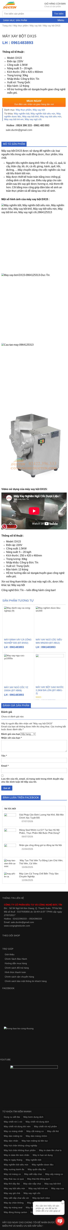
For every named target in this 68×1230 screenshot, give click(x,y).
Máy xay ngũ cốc (33, 119)
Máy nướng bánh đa (14, 1169)
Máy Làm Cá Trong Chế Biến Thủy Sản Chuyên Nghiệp (39, 875)
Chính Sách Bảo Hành (16, 959)
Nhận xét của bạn (11, 738)
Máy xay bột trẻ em (14, 119)
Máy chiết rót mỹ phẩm (45, 1126)
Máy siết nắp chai (33, 1174)
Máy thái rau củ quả (14, 1179)
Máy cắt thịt (53, 1131)
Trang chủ (7, 25)
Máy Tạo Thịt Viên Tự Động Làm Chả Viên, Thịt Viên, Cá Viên (41, 862)
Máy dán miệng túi (13, 1136)
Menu (60, 20)
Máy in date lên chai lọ (50, 1150)
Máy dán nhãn (11, 1140)
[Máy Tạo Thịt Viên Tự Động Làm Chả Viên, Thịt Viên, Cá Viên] (10, 863)
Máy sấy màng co (54, 1174)
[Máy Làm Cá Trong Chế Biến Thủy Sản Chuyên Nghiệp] (10, 875)
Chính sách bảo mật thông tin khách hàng (26, 981)
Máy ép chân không (14, 1202)
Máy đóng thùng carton (15, 1212)
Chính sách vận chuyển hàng (19, 976)
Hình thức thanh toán (15, 972)
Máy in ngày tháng (13, 1160)
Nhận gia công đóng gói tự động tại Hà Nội (40, 845)
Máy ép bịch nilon (41, 1198)
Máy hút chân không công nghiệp (20, 1145)
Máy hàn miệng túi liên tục (35, 1140)
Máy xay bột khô (30, 116)
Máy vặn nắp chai (32, 1183)
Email (5, 765)
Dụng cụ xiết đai (12, 1117)
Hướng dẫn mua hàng (16, 963)
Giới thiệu (9, 954)
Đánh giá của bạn (10, 734)
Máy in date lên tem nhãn (16, 1155)
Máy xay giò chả (12, 1193)
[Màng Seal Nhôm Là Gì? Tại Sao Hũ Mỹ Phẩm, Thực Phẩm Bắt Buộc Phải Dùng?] (10, 834)
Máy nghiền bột (21, 113)
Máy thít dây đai (12, 1183)
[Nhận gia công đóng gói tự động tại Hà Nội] (10, 850)
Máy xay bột (35, 25)
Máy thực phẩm (20, 25)
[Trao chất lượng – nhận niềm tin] (10, 5)
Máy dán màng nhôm (36, 1136)
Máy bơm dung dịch (33, 1117)
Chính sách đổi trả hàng (17, 967)
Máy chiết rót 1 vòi (13, 1121)
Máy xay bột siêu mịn (50, 116)
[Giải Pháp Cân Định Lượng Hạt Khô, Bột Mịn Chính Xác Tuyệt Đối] (10, 819)
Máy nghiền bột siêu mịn (43, 113)
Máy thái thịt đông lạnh (38, 1179)
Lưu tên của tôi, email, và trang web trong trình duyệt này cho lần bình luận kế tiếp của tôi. (32, 780)
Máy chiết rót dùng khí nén (17, 1126)
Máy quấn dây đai (37, 1169)
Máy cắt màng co (35, 1131)
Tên (4, 755)
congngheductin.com (19, 925)
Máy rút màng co (12, 1174)
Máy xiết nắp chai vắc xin (16, 1198)
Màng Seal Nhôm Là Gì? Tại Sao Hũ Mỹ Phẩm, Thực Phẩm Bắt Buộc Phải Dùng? (39, 831)
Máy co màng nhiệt (13, 1131)
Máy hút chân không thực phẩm (20, 1150)
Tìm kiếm (59, 13)
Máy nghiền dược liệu (42, 1164)
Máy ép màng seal (13, 1207)
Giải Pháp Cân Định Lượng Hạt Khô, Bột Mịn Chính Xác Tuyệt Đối (41, 816)
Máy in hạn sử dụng (43, 1155)
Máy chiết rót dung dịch (37, 1121)
